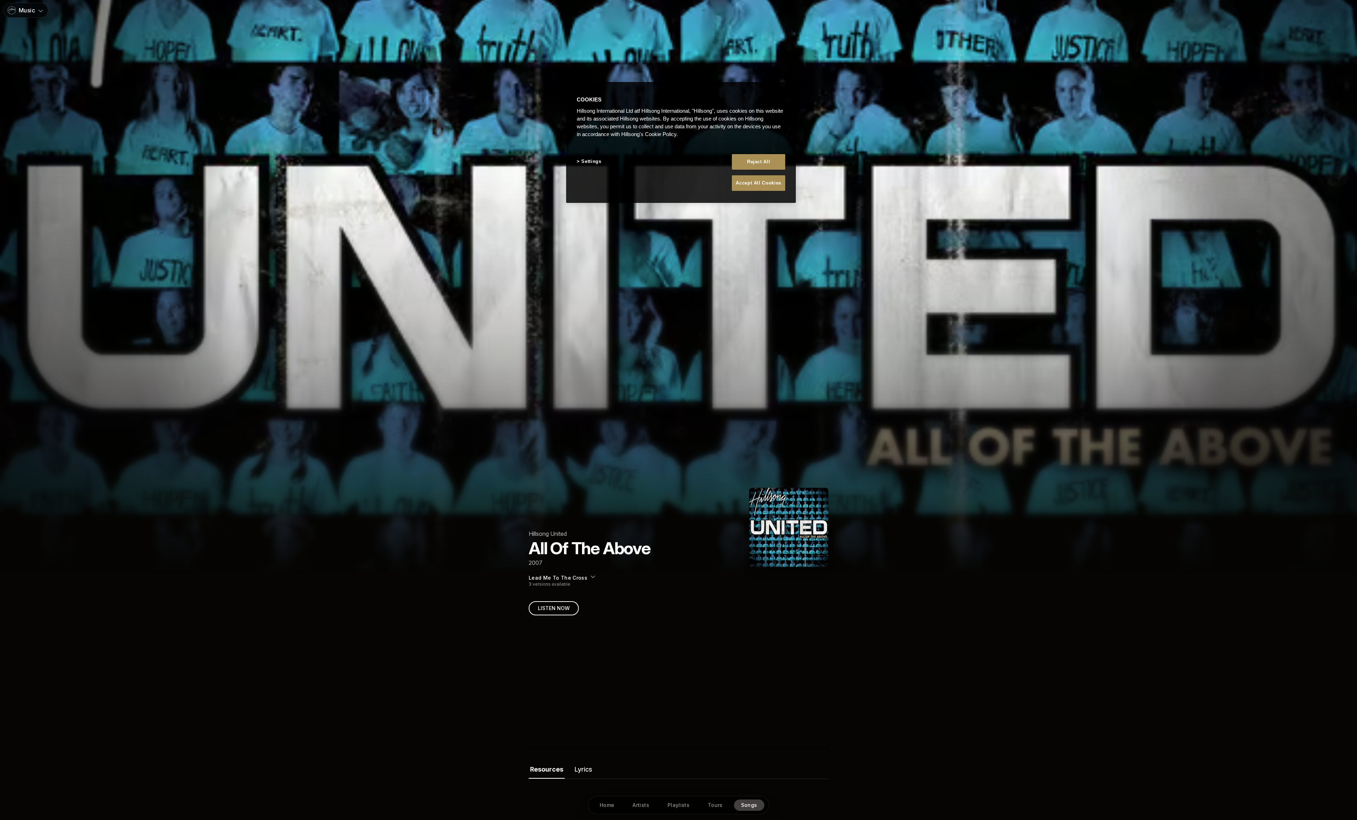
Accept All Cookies (758, 183)
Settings (591, 161)
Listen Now (554, 608)
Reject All (758, 161)
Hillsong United (548, 533)
